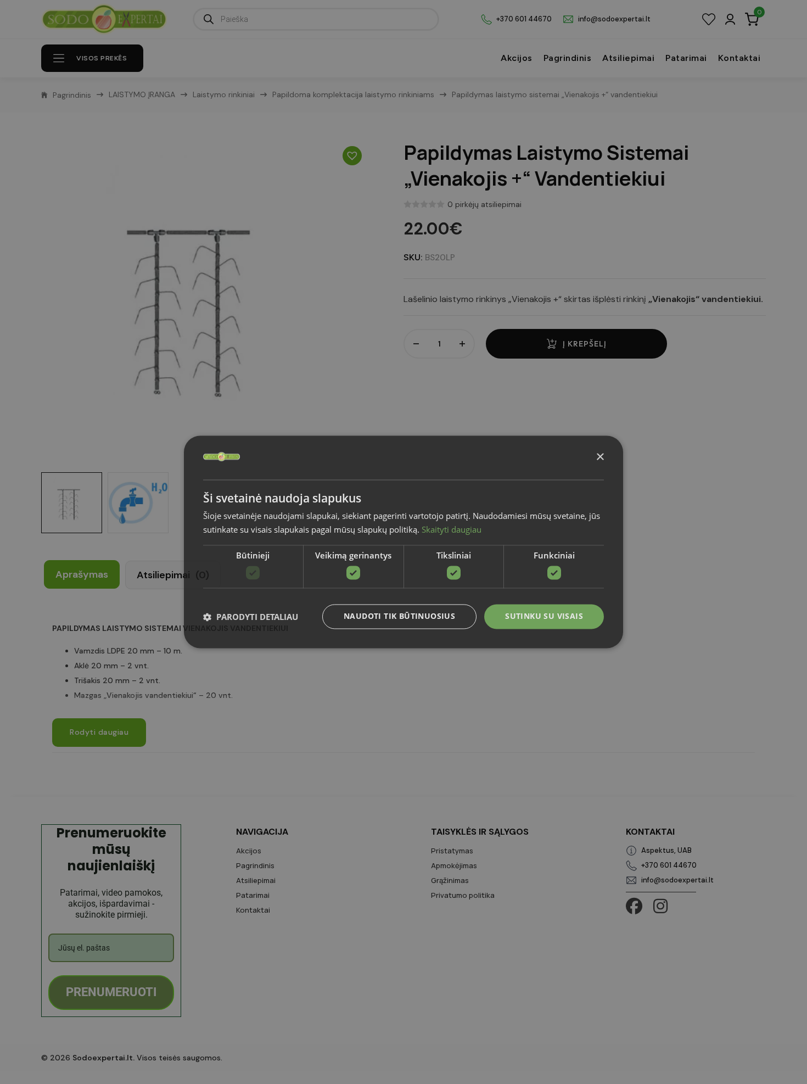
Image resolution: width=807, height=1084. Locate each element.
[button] (250, 617)
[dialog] (403, 541)
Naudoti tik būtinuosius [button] (399, 616)
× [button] (600, 457)
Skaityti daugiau (451, 529)
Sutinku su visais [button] (544, 616)
